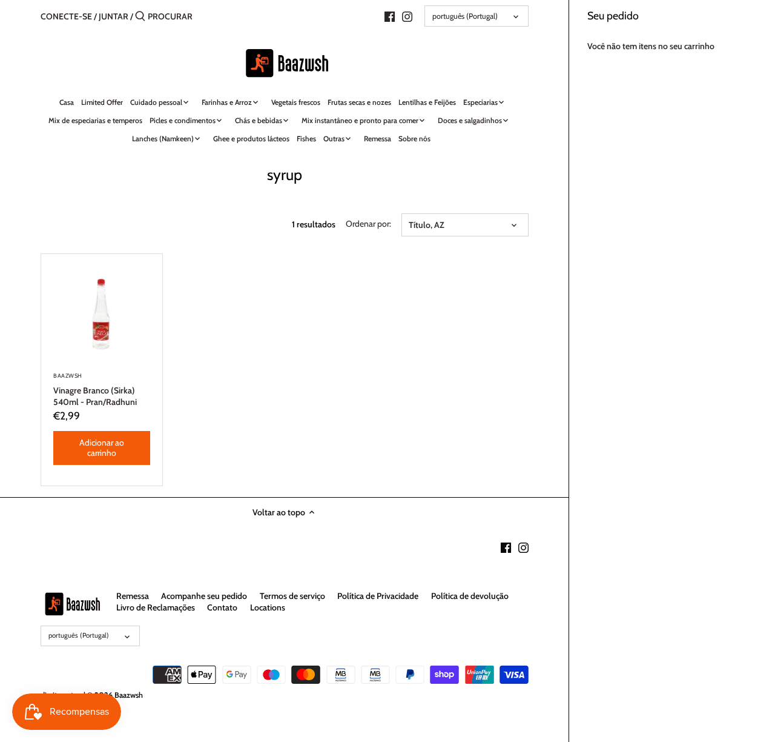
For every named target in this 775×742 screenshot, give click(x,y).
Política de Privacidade (377, 595)
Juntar (113, 16)
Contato (222, 607)
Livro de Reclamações (155, 607)
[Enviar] (140, 16)
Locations (267, 607)
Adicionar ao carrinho (101, 447)
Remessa (132, 595)
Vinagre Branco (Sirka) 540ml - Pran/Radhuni (95, 389)
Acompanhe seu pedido (204, 595)
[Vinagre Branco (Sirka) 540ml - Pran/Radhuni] (101, 314)
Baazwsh (128, 695)
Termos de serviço (292, 595)
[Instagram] (407, 15)
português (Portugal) (465, 16)
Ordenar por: (368, 224)
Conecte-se (66, 16)
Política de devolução (470, 595)
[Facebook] (389, 15)
